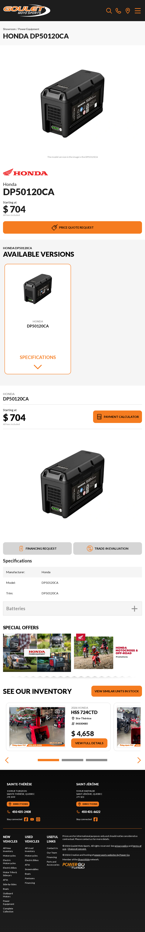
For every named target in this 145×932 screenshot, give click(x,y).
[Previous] (7, 760)
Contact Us (52, 848)
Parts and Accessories (53, 863)
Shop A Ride (84, 859)
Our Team (52, 852)
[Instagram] (38, 819)
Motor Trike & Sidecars (10, 874)
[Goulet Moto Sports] (26, 11)
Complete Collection (8, 910)
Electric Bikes (10, 867)
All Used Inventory (30, 850)
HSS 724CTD (84, 712)
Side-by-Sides (10, 884)
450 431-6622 (91, 811)
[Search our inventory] (109, 10)
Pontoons (30, 878)
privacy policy (121, 845)
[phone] (118, 10)
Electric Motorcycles (9, 862)
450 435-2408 (21, 811)
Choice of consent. (77, 848)
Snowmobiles (32, 869)
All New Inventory (8, 850)
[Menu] (137, 10)
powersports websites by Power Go (112, 854)
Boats (6, 888)
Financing (30, 882)
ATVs (5, 879)
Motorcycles (9, 855)
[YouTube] (32, 819)
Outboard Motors (8, 895)
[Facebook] (26, 819)
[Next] (138, 760)
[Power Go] (96, 866)
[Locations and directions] (127, 10)
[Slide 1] (48, 760)
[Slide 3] (96, 760)
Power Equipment (28, 29)
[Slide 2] (72, 760)
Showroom (9, 29)
